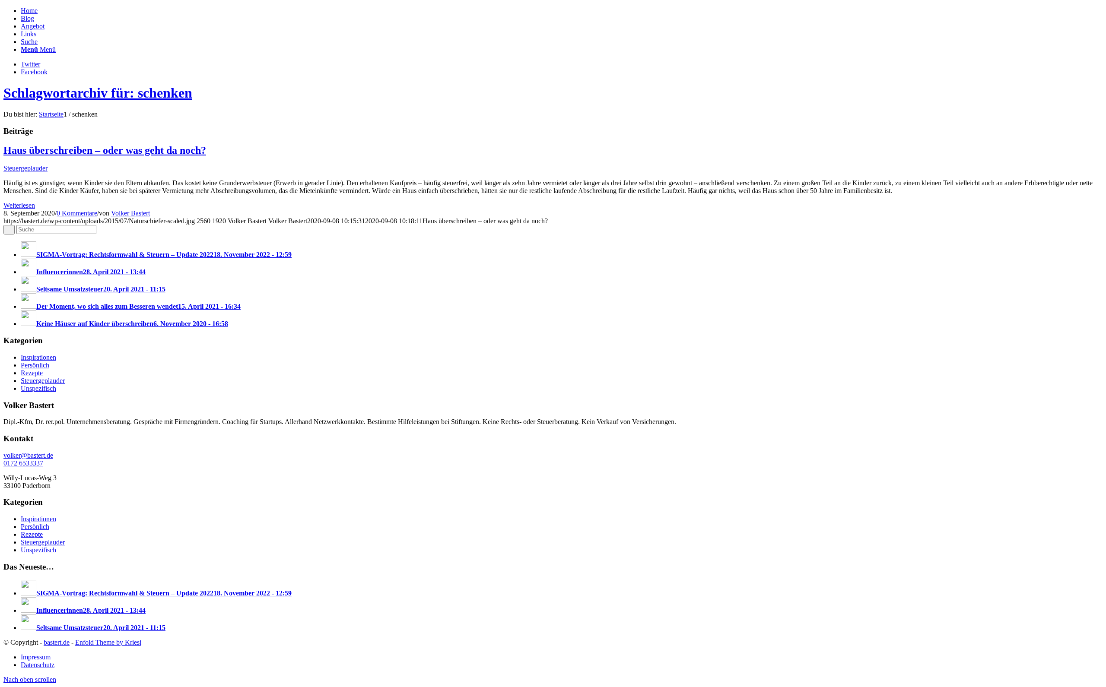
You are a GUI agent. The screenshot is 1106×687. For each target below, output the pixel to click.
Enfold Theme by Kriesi (108, 642)
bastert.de (57, 642)
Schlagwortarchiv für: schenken (97, 93)
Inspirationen (38, 357)
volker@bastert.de (28, 455)
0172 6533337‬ (23, 463)
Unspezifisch (38, 388)
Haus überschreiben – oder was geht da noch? (104, 150)
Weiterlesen (19, 205)
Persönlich (35, 365)
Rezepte (32, 373)
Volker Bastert (130, 213)
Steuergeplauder (25, 168)
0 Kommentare (77, 213)
